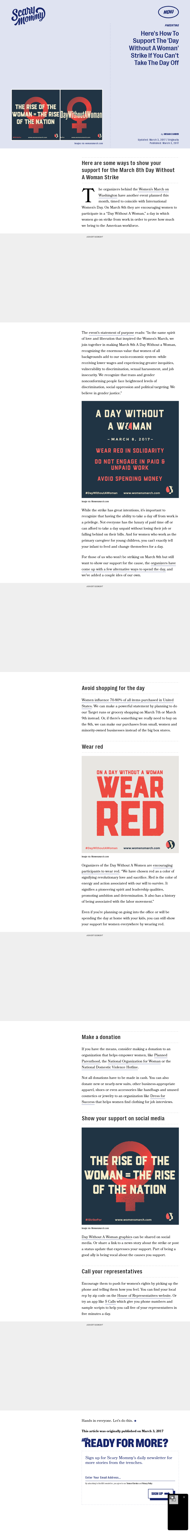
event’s (94, 332)
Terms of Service (133, 1483)
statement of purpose (117, 332)
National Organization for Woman (134, 1061)
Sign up (157, 1494)
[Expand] (172, 1497)
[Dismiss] (184, 1497)
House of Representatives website (144, 1295)
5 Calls (110, 1301)
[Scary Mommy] (28, 16)
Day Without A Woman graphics (107, 1237)
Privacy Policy (147, 1483)
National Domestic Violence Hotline (110, 1067)
